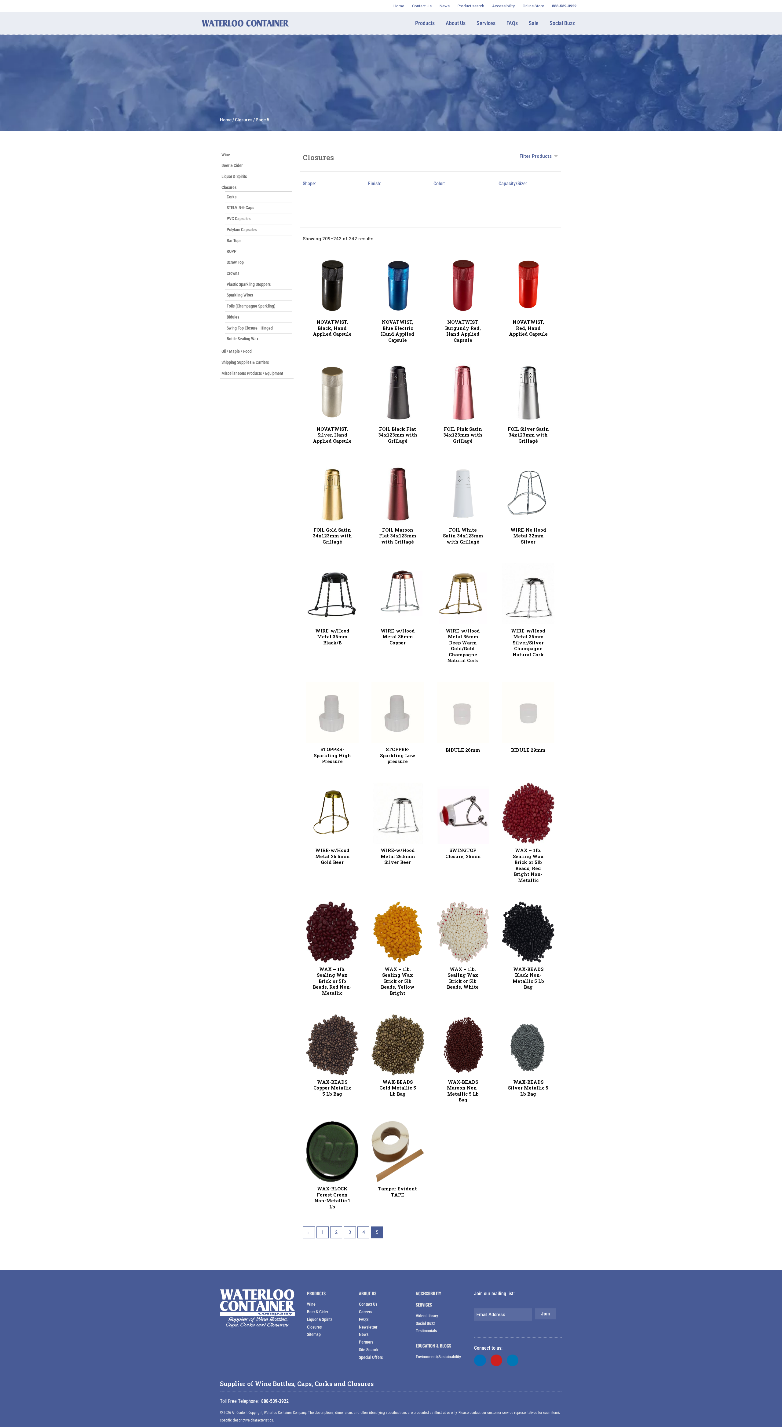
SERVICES (424, 1304)
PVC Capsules (238, 218)
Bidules (233, 317)
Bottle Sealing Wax (242, 338)
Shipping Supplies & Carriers (245, 362)
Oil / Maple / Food (236, 351)
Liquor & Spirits (234, 176)
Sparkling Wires (240, 295)
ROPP (231, 251)
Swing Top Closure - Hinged (250, 328)
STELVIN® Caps (240, 207)
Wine (225, 154)
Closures (243, 119)
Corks (231, 196)
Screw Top (235, 262)
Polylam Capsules (242, 229)
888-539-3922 (275, 1401)
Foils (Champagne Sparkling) (251, 306)
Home (226, 119)
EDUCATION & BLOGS (433, 1345)
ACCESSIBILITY (428, 1293)
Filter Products (536, 156)
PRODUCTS (316, 1293)
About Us (367, 1293)
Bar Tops (234, 240)
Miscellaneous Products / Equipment (252, 373)
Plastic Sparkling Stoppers (249, 284)
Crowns (233, 273)
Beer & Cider (232, 165)
